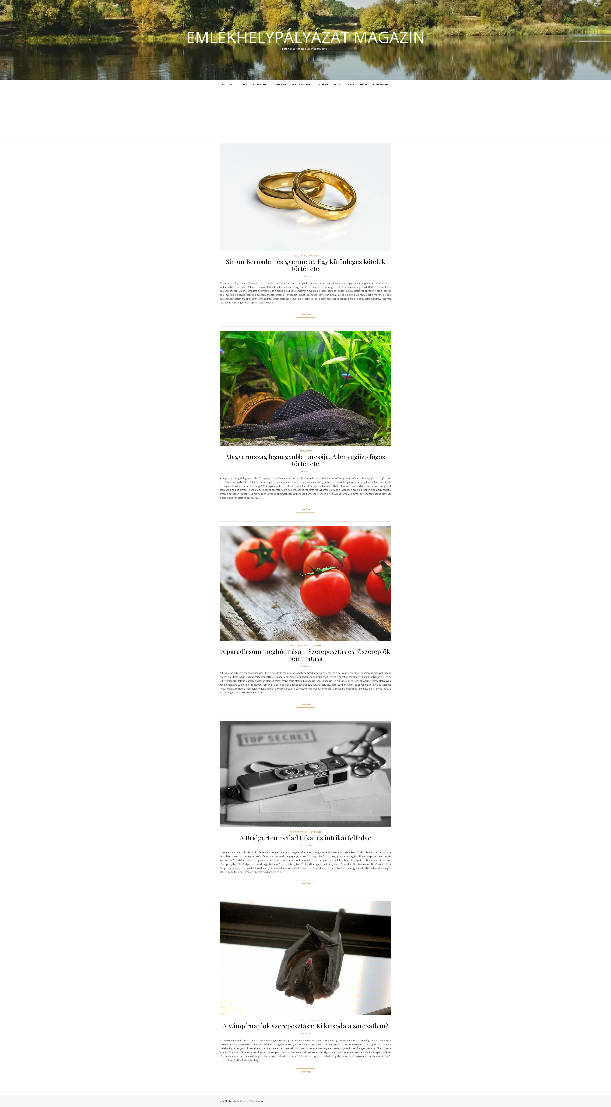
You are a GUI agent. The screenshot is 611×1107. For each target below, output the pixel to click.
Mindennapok (301, 84)
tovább (305, 314)
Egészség (259, 84)
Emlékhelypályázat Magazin (305, 37)
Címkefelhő (381, 84)
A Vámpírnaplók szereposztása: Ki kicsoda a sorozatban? (305, 1026)
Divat (244, 84)
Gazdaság (279, 84)
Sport (338, 84)
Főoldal (228, 84)
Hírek (364, 84)
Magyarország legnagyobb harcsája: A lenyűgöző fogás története (305, 460)
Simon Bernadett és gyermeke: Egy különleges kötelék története (305, 265)
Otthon (322, 84)
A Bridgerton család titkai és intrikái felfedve (305, 837)
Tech (351, 84)
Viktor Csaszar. (257, 1101)
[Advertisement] (305, 113)
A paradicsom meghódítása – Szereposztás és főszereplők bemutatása (305, 654)
